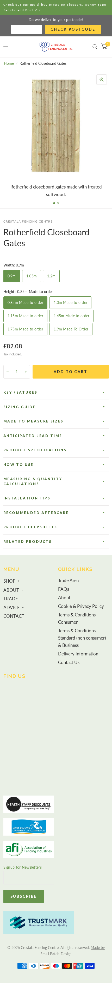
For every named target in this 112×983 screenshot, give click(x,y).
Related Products (27, 541)
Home (9, 63)
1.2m (51, 276)
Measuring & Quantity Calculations (32, 481)
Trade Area (68, 580)
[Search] (95, 46)
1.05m (31, 276)
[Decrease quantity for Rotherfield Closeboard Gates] (7, 371)
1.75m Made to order (25, 329)
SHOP (9, 581)
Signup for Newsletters (22, 867)
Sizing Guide (19, 407)
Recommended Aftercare (36, 513)
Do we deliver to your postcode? (56, 19)
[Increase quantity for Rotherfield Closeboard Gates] (26, 371)
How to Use (18, 465)
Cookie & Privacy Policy (81, 606)
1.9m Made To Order (71, 329)
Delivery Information (78, 653)
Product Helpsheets (30, 527)
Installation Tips (27, 498)
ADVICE (11, 607)
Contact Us (68, 662)
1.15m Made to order (25, 316)
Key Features (20, 392)
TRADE (10, 598)
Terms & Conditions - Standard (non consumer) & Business (82, 638)
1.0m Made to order (70, 302)
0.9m (12, 276)
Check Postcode (73, 29)
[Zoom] (101, 79)
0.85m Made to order (25, 302)
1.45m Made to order (71, 316)
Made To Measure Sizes (33, 421)
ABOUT (11, 590)
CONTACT (13, 616)
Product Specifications (35, 450)
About (64, 597)
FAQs (63, 589)
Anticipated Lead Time (32, 436)
